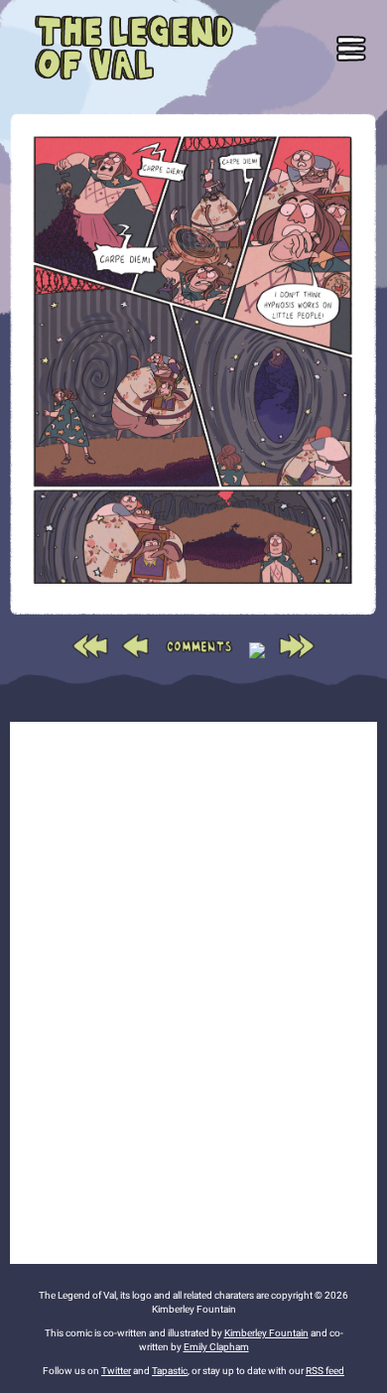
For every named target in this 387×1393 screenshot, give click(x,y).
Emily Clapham (216, 1346)
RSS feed (325, 1370)
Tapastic (170, 1370)
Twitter (116, 1370)
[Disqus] (193, 990)
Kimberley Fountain (266, 1332)
